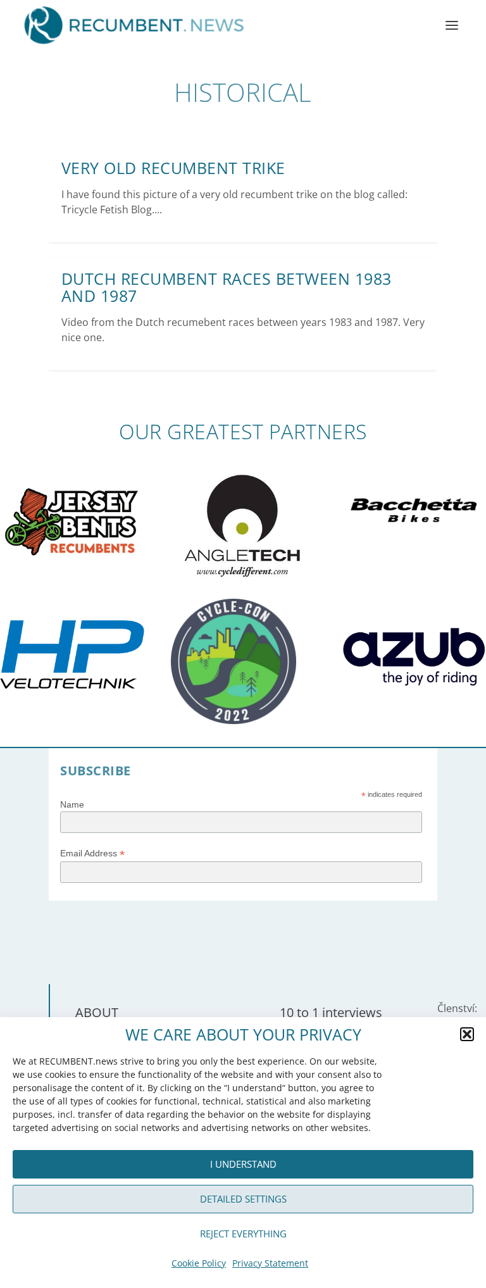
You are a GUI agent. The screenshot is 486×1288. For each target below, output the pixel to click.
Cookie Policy (198, 1263)
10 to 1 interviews (331, 1012)
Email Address (92, 853)
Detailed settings (243, 1198)
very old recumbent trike (173, 167)
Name (72, 804)
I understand (243, 1164)
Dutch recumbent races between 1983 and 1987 (226, 287)
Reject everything (243, 1233)
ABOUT (96, 1012)
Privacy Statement (270, 1263)
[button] (467, 1034)
